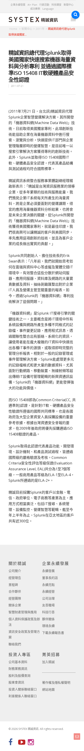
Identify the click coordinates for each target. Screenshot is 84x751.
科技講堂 (56, 4)
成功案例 (35, 8)
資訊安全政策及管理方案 (24, 634)
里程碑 (13, 584)
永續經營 (48, 591)
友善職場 (48, 605)
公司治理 (48, 598)
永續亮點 (48, 584)
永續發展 (48, 571)
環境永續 (48, 626)
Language (48, 8)
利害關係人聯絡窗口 (23, 696)
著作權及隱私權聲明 (56, 682)
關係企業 (15, 605)
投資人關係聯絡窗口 (23, 689)
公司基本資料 (18, 662)
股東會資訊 (16, 682)
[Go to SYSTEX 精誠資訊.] (15, 29)
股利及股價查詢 (19, 675)
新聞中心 (68, 4)
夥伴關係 (48, 619)
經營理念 (15, 578)
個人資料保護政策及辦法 (24, 622)
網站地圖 (48, 689)
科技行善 (48, 612)
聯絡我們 (15, 644)
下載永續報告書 (53, 633)
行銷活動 (44, 4)
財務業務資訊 (18, 668)
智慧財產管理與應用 (23, 612)
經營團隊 (15, 598)
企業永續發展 (18, 4)
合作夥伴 (15, 591)
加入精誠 (48, 662)
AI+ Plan (32, 4)
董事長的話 (50, 578)
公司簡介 (15, 571)
